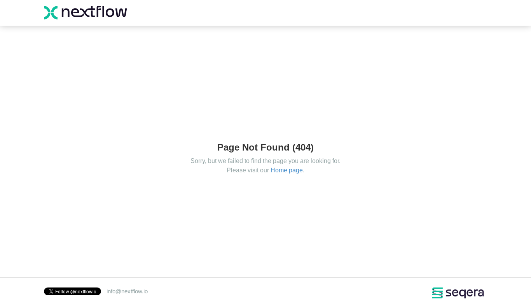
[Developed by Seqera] (458, 292)
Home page (287, 170)
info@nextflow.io (127, 291)
